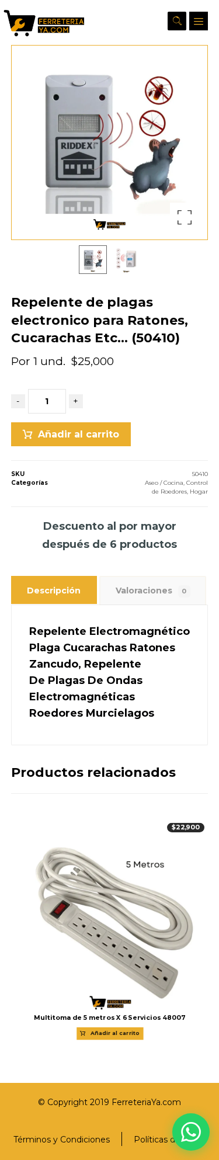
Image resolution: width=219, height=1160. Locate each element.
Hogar (199, 491)
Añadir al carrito (78, 434)
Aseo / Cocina (164, 483)
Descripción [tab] (54, 590)
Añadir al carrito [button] (115, 1033)
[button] (198, 21)
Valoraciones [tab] (151, 590)
